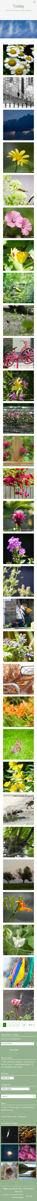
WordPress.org (7, 1110)
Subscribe (13, 1049)
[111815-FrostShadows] (27, 1135)
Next (30, 1025)
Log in (5, 1107)
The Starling (28, 1062)
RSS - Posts (7, 1117)
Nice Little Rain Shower (12, 1062)
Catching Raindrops (21, 1064)
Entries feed (14, 1107)
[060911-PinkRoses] (27, 1153)
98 (24, 1025)
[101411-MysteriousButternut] (9, 1135)
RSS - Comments (19, 1117)
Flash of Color (6, 1064)
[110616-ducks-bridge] (27, 1172)
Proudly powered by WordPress (13, 1194)
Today (18, 6)
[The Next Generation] (9, 1172)
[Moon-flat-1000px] (9, 1153)
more (18, 60)
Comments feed (27, 1107)
